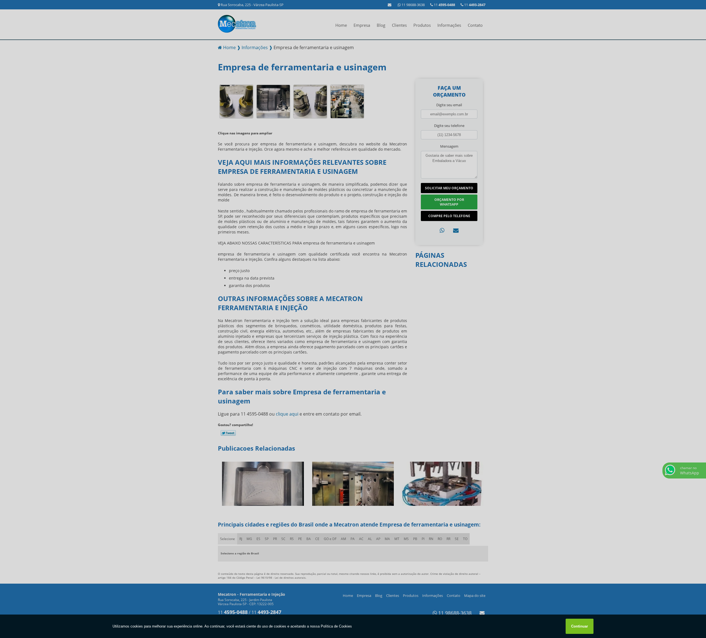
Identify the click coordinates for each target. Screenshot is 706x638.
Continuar (579, 626)
